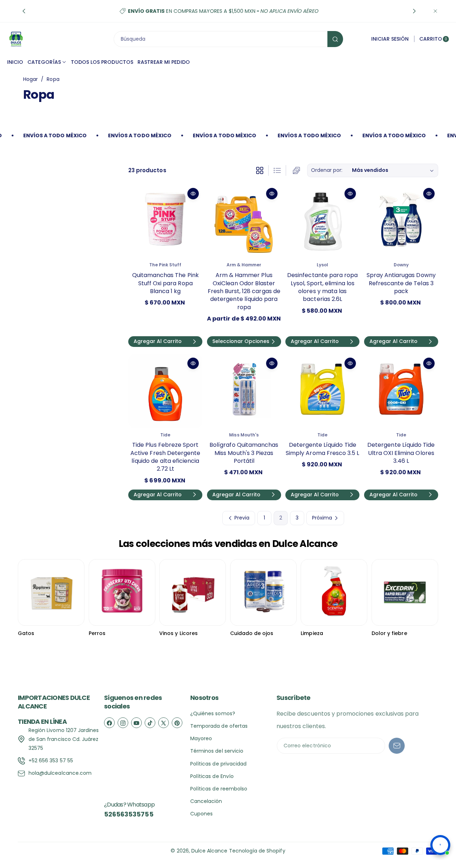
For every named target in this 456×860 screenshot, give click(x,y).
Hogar (30, 79)
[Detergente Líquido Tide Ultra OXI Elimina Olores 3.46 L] (401, 391)
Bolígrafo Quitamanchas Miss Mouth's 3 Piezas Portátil (243, 453)
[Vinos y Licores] (192, 592)
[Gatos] (51, 592)
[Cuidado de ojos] (263, 592)
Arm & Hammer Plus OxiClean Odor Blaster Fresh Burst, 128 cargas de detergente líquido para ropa (244, 291)
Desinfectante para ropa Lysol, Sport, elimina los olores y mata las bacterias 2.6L (322, 287)
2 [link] (280, 517)
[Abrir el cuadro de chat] (440, 845)
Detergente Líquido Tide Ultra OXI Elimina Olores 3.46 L (401, 453)
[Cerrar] (435, 11)
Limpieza (312, 633)
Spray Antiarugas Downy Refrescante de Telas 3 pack (401, 283)
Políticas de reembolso (218, 788)
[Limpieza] (334, 592)
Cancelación (206, 801)
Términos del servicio (216, 750)
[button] (24, 11)
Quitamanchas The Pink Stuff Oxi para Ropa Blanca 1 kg (165, 283)
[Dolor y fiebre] (405, 592)
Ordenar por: (327, 170)
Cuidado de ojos (252, 633)
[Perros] (122, 592)
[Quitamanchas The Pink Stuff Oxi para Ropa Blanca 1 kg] (165, 221)
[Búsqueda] (335, 39)
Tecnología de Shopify (257, 850)
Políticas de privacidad (218, 763)
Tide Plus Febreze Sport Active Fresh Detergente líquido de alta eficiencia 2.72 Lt (165, 457)
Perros (97, 633)
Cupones (201, 813)
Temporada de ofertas (219, 726)
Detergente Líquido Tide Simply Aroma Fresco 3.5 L (322, 449)
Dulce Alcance (209, 850)
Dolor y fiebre (389, 633)
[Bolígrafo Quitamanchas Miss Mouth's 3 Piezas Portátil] (244, 391)
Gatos (26, 633)
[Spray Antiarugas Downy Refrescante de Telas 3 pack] (401, 221)
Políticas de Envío (212, 776)
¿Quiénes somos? (212, 713)
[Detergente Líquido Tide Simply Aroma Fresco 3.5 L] (322, 391)
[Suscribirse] (397, 746)
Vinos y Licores (178, 633)
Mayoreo (201, 738)
